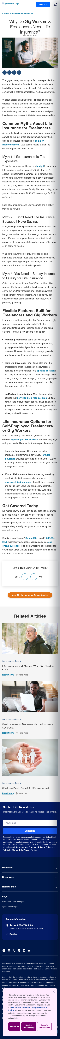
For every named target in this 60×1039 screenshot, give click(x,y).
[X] (14, 950)
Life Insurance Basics (11, 661)
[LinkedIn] (24, 950)
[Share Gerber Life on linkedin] (19, 72)
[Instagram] (9, 950)
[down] (33, 576)
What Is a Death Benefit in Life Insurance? (25, 788)
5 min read (23, 793)
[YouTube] (29, 950)
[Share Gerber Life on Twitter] (9, 72)
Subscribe (30, 831)
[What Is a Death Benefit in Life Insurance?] (30, 757)
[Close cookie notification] (54, 991)
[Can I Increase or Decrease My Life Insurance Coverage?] (30, 696)
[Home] (11, 4)
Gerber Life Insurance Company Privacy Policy (29, 847)
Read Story (8, 674)
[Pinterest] (19, 950)
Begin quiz (43, 4)
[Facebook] (4, 950)
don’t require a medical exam (32, 397)
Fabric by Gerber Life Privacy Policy (20, 850)
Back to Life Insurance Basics (18, 13)
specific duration (46, 370)
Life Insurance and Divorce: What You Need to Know (28, 667)
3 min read (32, 35)
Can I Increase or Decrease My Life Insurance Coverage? (27, 725)
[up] (24, 576)
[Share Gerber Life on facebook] (4, 72)
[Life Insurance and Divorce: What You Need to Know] (30, 638)
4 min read (23, 732)
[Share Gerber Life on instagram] (14, 72)
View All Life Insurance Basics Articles (30, 595)
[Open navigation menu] (55, 4)
